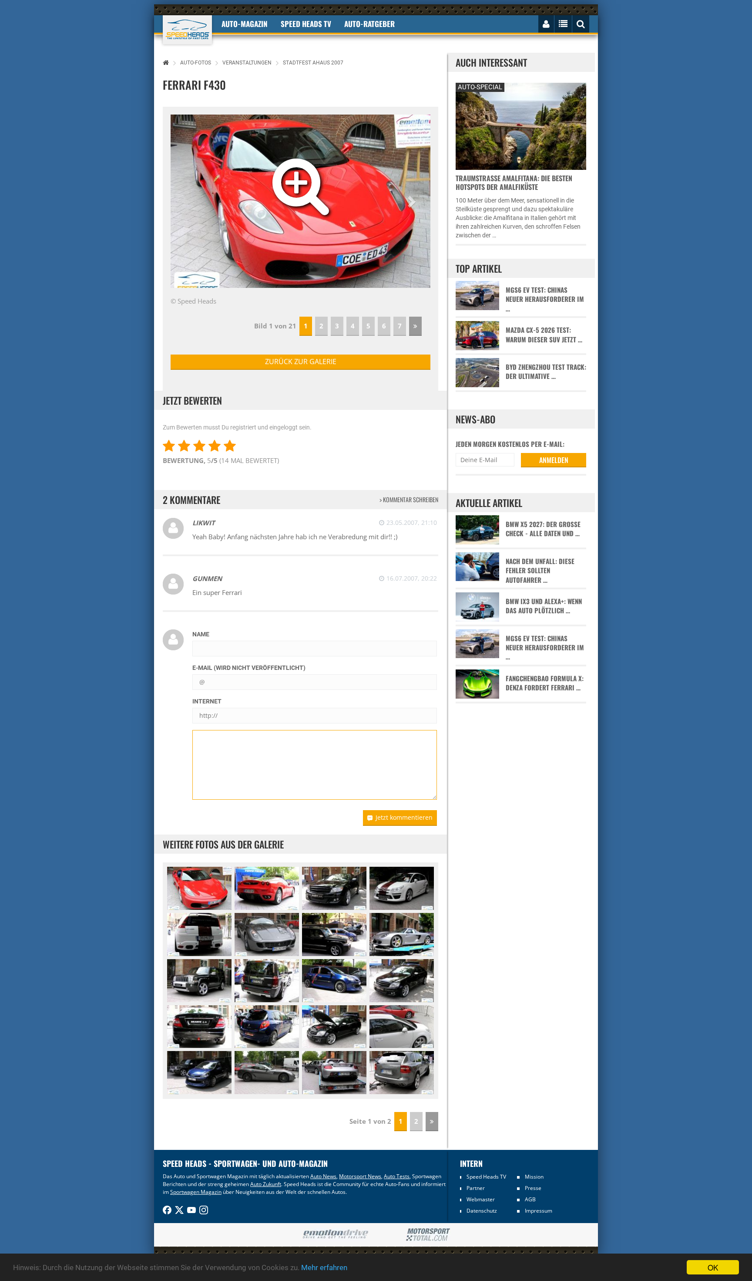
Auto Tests (397, 1176)
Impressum (538, 1210)
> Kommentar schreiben (408, 499)
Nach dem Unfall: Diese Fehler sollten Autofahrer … (540, 571)
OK (713, 1267)
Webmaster (481, 1199)
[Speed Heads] (187, 29)
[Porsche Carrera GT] (401, 934)
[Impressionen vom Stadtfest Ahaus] (334, 934)
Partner (476, 1188)
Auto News (323, 1176)
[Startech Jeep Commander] (199, 980)
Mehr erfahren (324, 1267)
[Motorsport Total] (428, 1235)
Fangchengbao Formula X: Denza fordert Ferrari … (545, 683)
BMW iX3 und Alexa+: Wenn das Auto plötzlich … (544, 606)
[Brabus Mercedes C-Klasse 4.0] (334, 888)
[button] (411, 201)
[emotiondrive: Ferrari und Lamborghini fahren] (335, 1235)
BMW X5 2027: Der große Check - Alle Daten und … (543, 529)
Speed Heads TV (486, 1176)
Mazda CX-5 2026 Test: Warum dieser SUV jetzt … (544, 334)
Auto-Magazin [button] (245, 23)
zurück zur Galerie (300, 361)
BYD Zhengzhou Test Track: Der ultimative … (546, 371)
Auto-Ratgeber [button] (369, 23)
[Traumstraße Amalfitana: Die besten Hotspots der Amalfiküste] (521, 125)
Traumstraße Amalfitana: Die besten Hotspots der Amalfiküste (514, 182)
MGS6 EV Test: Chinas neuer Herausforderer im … (545, 299)
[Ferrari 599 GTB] (267, 934)
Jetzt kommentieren (404, 817)
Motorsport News (360, 1176)
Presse (533, 1188)
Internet (207, 701)
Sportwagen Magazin (196, 1192)
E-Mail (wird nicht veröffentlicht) (249, 667)
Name (200, 634)
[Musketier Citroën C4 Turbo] (401, 888)
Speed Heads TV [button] (306, 23)
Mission (534, 1176)
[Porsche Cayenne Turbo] (401, 1072)
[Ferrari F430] (199, 888)
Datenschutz (482, 1210)
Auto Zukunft (265, 1184)
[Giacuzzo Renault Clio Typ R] (334, 980)
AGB (530, 1199)
